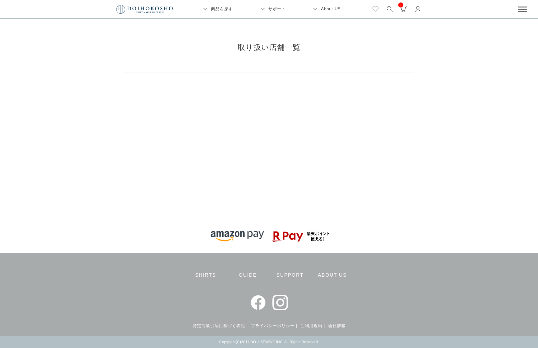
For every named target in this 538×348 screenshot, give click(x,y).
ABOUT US (332, 275)
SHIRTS (205, 275)
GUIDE (248, 275)
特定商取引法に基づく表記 (219, 325)
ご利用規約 (311, 325)
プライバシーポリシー (273, 325)
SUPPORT (290, 275)
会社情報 (337, 325)
